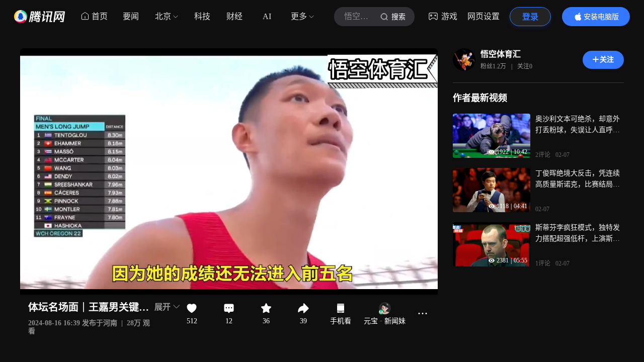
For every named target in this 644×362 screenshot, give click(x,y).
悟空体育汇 (500, 54)
